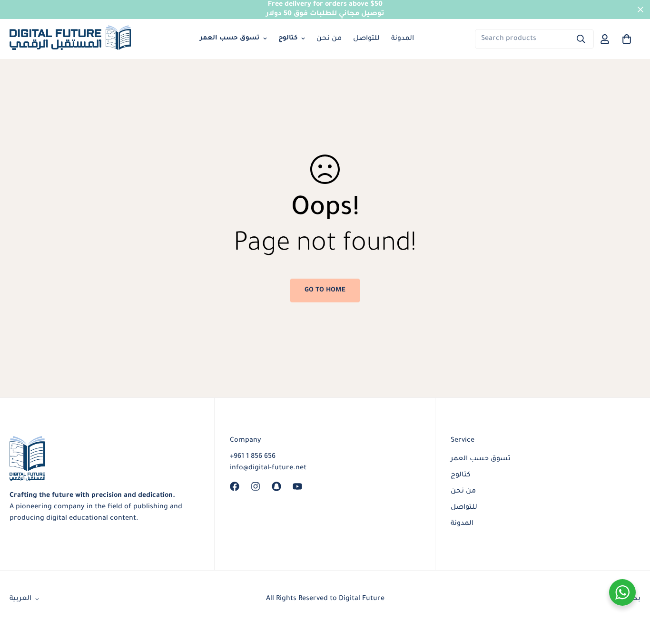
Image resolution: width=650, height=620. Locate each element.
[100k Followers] (255, 486)
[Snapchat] (276, 486)
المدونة (402, 39)
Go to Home (325, 290)
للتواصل (366, 39)
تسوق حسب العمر (229, 38)
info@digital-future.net (268, 468)
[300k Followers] (234, 486)
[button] (627, 39)
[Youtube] (297, 486)
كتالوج (287, 38)
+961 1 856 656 (253, 457)
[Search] (581, 39)
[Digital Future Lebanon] (70, 39)
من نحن (329, 39)
